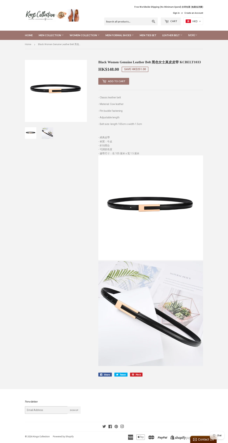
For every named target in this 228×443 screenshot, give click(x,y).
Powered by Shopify (63, 436)
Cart (173, 21)
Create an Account (193, 13)
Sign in (176, 13)
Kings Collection (41, 436)
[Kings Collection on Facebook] (110, 427)
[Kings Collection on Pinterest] (116, 427)
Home (29, 35)
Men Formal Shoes (118, 35)
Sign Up (74, 410)
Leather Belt (171, 35)
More (191, 35)
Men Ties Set (148, 35)
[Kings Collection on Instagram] (122, 427)
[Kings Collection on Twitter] (104, 427)
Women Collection (83, 35)
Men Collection (50, 35)
